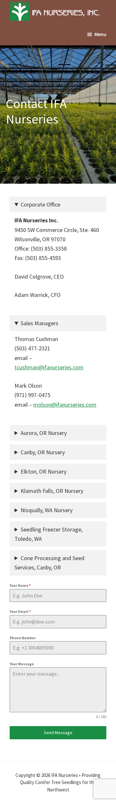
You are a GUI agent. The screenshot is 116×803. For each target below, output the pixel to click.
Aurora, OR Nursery (44, 433)
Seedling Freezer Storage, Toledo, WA (48, 534)
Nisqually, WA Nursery (46, 510)
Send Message (58, 732)
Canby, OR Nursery (43, 452)
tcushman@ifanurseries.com (49, 367)
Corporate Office (40, 204)
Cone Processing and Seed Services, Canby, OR (49, 562)
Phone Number (23, 637)
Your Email (20, 611)
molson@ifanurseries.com (64, 404)
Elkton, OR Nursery (43, 471)
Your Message (22, 663)
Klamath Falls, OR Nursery (52, 490)
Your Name (20, 585)
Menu (100, 34)
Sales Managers (39, 323)
